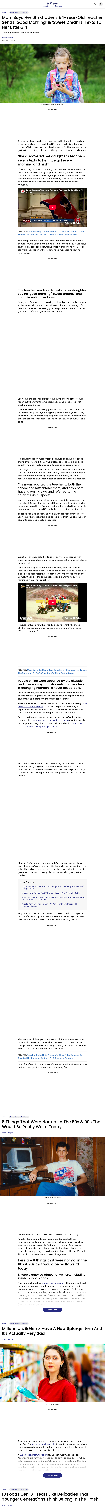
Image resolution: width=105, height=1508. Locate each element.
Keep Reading (52, 1309)
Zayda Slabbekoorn (10, 1339)
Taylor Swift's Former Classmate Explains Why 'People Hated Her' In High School (53, 887)
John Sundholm (8, 38)
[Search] (94, 4)
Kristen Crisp (7, 1505)
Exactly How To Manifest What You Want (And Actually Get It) (51, 893)
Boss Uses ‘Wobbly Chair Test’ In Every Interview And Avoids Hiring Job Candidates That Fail (53, 898)
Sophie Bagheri (8, 1133)
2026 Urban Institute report (34, 1454)
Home (4, 12)
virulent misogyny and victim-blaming (49, 720)
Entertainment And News (19, 13)
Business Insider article (43, 1444)
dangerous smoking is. (53, 1283)
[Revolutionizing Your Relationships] (52, 4)
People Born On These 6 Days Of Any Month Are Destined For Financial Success (50, 905)
